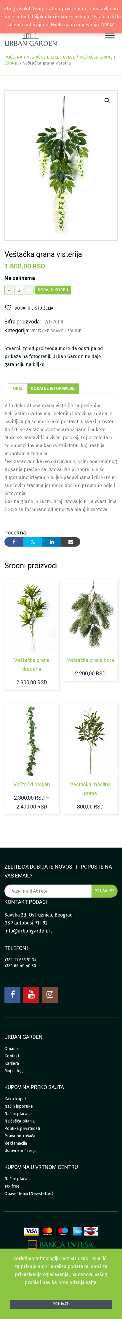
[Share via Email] (70, 542)
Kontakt (11, 1056)
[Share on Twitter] (32, 542)
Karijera (11, 1063)
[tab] (18, 388)
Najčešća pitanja (19, 1121)
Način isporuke (18, 1106)
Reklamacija (15, 1143)
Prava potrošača (19, 1135)
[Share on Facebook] (13, 542)
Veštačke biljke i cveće (51, 57)
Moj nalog (13, 1070)
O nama (11, 1048)
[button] (107, 100)
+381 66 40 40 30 (20, 965)
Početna (13, 57)
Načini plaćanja (18, 1113)
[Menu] (110, 35)
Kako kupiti (15, 1098)
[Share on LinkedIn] (51, 542)
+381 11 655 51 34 (20, 959)
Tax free (12, 1186)
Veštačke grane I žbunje (55, 331)
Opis (18, 388)
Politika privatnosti (22, 1128)
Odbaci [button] (108, 25)
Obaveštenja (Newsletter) (28, 1193)
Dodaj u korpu (53, 289)
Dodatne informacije (52, 388)
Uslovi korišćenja (20, 1150)
